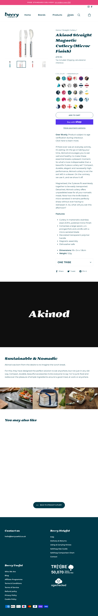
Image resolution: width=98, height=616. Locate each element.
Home (27, 15)
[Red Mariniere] (16, 468)
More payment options (74, 128)
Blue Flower (75, 99)
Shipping (70, 60)
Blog (7, 575)
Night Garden (58, 92)
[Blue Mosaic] (9, 463)
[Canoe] (9, 465)
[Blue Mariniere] (13, 468)
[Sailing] (13, 465)
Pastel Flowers (69, 99)
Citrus (86, 92)
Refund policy (11, 591)
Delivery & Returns (58, 541)
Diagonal (75, 85)
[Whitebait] (16, 476)
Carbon (81, 106)
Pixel (58, 99)
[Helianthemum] (13, 463)
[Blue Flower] (9, 476)
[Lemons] (16, 479)
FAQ (52, 537)
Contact (53, 557)
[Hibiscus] (6, 465)
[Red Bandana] (9, 479)
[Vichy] (13, 479)
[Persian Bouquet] (16, 471)
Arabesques (69, 85)
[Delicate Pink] (9, 471)
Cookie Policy (10, 599)
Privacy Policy (11, 595)
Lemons (75, 106)
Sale (71, 15)
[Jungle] (6, 463)
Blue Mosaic (63, 78)
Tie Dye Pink (63, 99)
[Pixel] (13, 474)
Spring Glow (69, 92)
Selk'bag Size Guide (59, 549)
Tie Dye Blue (58, 106)
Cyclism (63, 85)
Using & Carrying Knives (60, 545)
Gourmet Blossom (81, 92)
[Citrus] (9, 474)
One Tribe (64, 262)
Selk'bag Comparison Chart (62, 553)
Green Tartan (81, 99)
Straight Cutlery (69, 30)
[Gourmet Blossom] (6, 474)
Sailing (58, 85)
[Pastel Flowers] (6, 476)
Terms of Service (12, 587)
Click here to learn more (67, 141)
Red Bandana (63, 106)
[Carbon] (6, 482)
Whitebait (86, 99)
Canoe (86, 78)
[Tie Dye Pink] (16, 474)
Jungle (58, 78)
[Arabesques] (6, 468)
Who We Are (10, 572)
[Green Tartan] (13, 476)
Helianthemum (69, 78)
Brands (41, 15)
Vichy (69, 106)
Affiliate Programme (13, 579)
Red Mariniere (86, 85)
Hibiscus (81, 78)
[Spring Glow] (13, 471)
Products (57, 15)
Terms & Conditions (13, 583)
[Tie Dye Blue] (6, 479)
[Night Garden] (6, 471)
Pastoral (75, 78)
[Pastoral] (16, 463)
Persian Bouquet (75, 92)
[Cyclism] (16, 465)
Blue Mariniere (81, 85)
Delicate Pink (63, 92)
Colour (67, 74)
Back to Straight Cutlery (51, 505)
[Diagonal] (9, 468)
